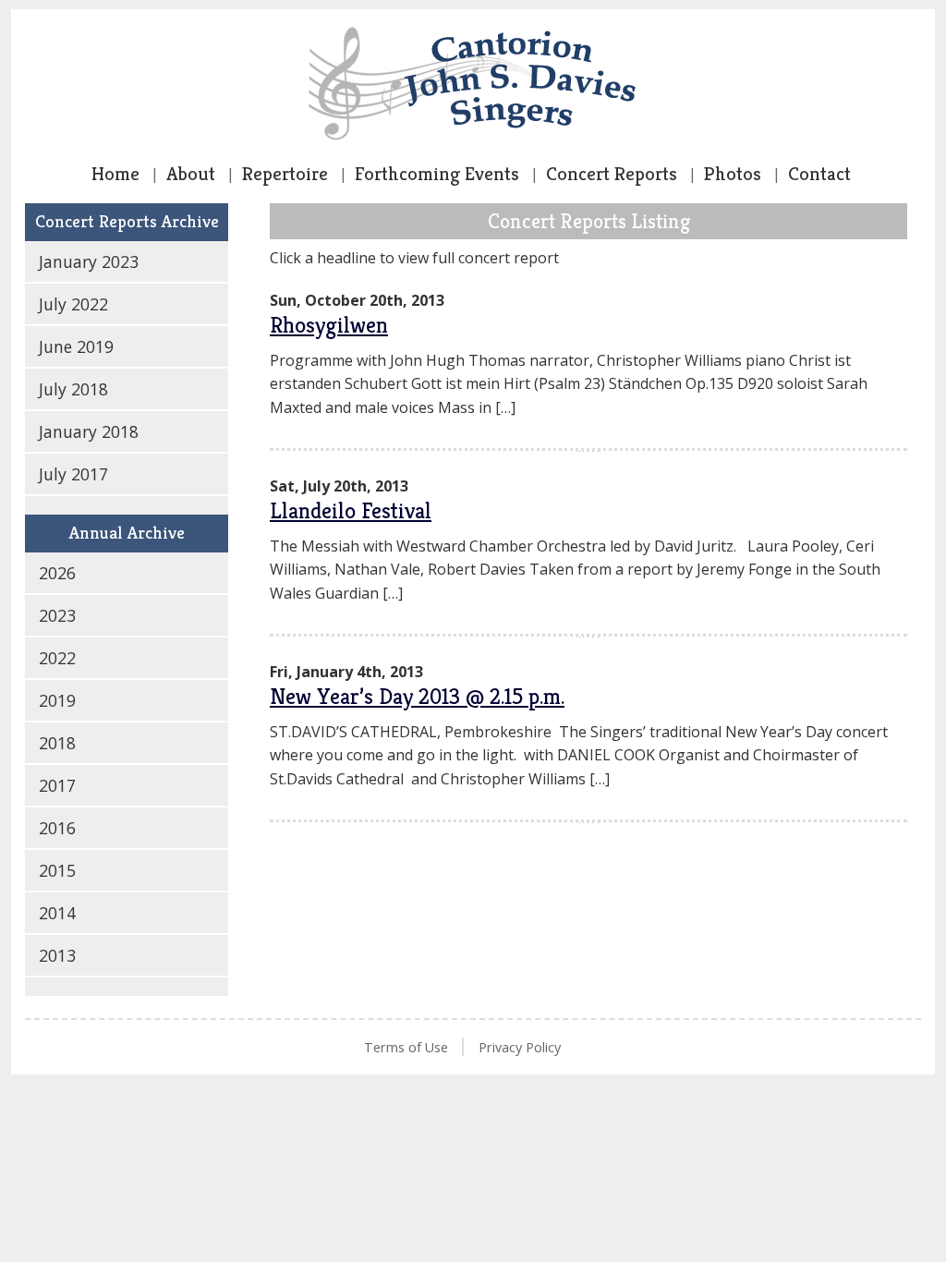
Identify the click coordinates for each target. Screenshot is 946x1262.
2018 (57, 743)
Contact (819, 174)
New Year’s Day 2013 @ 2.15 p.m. (417, 696)
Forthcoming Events (437, 174)
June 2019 (76, 346)
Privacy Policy (520, 1047)
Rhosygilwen (329, 325)
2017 (57, 785)
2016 (57, 828)
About (190, 174)
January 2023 (89, 261)
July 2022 (73, 304)
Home (115, 174)
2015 (57, 870)
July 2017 (73, 474)
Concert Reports (611, 174)
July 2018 (73, 389)
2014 (57, 913)
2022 (57, 658)
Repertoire (285, 174)
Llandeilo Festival (350, 511)
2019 (57, 700)
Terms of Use (406, 1047)
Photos (732, 174)
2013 (57, 955)
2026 (57, 573)
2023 (57, 615)
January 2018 (89, 431)
